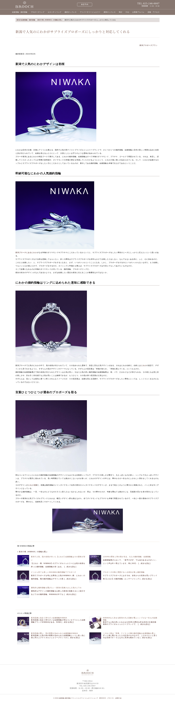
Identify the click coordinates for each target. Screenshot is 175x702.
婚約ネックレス (71, 12)
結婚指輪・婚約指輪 (20, 12)
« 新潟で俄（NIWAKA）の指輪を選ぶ (32, 552)
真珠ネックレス (110, 12)
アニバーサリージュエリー (90, 12)
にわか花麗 (32, 485)
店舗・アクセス (154, 12)
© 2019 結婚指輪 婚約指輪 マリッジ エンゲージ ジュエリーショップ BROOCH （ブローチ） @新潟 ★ (87, 698)
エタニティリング (54, 12)
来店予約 (84, 4)
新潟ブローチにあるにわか (26, 252)
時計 (120, 12)
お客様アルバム (138, 12)
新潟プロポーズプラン (149, 45)
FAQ (127, 12)
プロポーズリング (37, 12)
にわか (143, 365)
